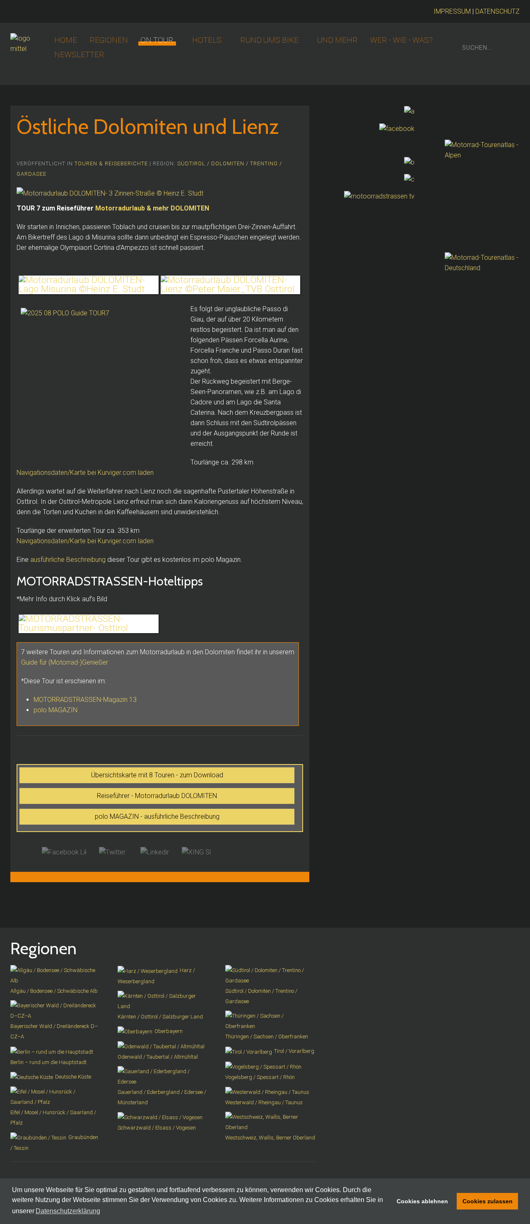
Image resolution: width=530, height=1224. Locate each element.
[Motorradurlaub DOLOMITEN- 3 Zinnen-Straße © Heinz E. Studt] (110, 193)
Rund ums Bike (269, 40)
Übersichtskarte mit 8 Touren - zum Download (157, 775)
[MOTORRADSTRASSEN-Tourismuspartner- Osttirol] (89, 623)
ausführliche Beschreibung (68, 560)
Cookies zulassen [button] (488, 1201)
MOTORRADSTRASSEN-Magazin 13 (85, 700)
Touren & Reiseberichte (111, 163)
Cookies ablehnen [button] (422, 1201)
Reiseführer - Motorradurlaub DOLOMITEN (157, 796)
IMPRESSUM (452, 11)
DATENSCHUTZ (497, 11)
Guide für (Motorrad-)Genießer (65, 662)
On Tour (156, 40)
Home (65, 40)
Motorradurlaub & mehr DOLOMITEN (152, 208)
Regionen (108, 40)
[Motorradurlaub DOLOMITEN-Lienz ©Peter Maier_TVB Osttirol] (231, 285)
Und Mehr (337, 40)
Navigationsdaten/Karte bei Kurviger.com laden (85, 473)
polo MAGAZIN (55, 710)
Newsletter (79, 54)
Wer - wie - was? (401, 40)
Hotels (207, 40)
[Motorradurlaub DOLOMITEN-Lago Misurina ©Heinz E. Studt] (89, 285)
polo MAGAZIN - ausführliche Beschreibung (157, 816)
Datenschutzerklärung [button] (68, 1210)
